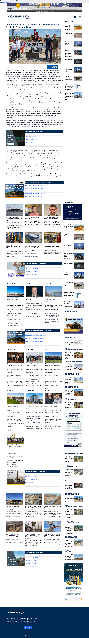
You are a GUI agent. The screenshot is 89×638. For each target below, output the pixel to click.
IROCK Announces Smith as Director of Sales (33, 317)
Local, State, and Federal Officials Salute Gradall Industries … (53, 405)
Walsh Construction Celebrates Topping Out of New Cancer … (14, 310)
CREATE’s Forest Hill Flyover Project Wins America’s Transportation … (14, 299)
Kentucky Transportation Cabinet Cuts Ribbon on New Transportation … (34, 371)
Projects (48, 283)
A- (72, 17)
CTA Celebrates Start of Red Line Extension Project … (15, 461)
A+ (76, 17)
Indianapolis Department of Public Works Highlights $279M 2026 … (34, 384)
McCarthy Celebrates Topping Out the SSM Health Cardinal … (34, 413)
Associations (11, 349)
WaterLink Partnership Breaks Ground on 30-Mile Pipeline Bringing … (14, 446)
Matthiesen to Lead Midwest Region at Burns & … (14, 314)
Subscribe (28, 627)
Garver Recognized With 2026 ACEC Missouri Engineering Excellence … (14, 371)
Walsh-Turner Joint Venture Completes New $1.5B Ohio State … (34, 406)
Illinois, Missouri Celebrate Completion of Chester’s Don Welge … (52, 299)
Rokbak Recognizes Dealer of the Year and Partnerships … (15, 386)
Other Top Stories (11, 491)
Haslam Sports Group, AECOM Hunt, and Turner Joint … (14, 457)
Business (47, 390)
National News (69, 21)
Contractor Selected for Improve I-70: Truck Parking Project (34, 376)
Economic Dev (30, 390)
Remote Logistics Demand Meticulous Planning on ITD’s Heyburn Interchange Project (69, 514)
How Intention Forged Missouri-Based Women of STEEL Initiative (15, 381)
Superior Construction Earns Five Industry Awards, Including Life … (15, 364)
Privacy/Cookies (85, 635)
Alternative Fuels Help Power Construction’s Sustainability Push (69, 96)
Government (29, 349)
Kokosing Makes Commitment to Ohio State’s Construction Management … (53, 371)
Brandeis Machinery (31, 134)
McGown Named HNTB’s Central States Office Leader (34, 298)
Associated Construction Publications (13, 635)
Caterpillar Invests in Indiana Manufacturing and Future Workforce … (52, 387)
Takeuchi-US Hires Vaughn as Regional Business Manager (33, 308)
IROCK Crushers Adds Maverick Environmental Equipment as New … (15, 325)
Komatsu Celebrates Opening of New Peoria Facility (15, 415)
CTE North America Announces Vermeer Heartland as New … (14, 411)
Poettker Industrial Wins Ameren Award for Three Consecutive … (53, 364)
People (28, 283)
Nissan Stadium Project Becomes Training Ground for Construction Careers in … (69, 405)
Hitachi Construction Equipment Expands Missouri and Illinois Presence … (53, 421)
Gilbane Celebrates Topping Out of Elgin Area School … (15, 452)
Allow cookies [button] (7, 2)
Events (9, 430)
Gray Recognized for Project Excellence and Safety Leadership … (15, 377)
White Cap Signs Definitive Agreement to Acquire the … (52, 415)
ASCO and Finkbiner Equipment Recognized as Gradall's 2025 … (15, 420)
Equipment (10, 390)
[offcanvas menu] (80, 17)
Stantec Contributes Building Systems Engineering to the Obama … (52, 321)
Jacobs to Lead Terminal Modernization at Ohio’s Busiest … (34, 427)
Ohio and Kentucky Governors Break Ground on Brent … (33, 380)
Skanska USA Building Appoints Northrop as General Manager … (34, 304)
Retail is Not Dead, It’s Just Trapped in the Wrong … (69, 342)
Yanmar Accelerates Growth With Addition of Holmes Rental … (15, 405)
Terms (77, 635)
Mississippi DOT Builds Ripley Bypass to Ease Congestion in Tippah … (68, 380)
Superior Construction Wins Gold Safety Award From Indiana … (53, 381)
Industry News (10, 202)
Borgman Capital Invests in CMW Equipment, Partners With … (53, 411)
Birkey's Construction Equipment (35, 185)
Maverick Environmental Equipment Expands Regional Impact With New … (52, 426)
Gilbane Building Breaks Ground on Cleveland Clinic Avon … (15, 305)
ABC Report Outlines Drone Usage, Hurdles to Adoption (69, 294)
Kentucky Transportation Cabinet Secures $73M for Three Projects (53, 305)
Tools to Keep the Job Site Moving (68, 43)
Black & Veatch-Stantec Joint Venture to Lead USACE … (52, 310)
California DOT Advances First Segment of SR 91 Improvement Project (69, 355)
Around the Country (71, 311)
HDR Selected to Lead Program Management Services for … (33, 417)
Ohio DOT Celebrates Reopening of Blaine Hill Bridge (34, 364)
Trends (47, 349)
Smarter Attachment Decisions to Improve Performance (68, 53)
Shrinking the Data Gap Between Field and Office (68, 226)
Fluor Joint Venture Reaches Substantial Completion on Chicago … (14, 319)
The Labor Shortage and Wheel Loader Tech (68, 284)
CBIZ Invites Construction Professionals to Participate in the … (53, 377)
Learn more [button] (39, 0)
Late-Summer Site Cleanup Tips (68, 69)
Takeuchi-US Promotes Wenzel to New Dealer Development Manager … (15, 425)
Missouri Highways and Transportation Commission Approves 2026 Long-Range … (52, 315)
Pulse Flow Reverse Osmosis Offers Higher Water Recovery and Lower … (69, 487)
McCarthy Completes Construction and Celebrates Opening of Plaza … (33, 422)
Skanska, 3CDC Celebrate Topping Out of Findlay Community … (13, 466)
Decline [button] (2, 2)
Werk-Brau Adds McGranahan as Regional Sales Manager (34, 312)
